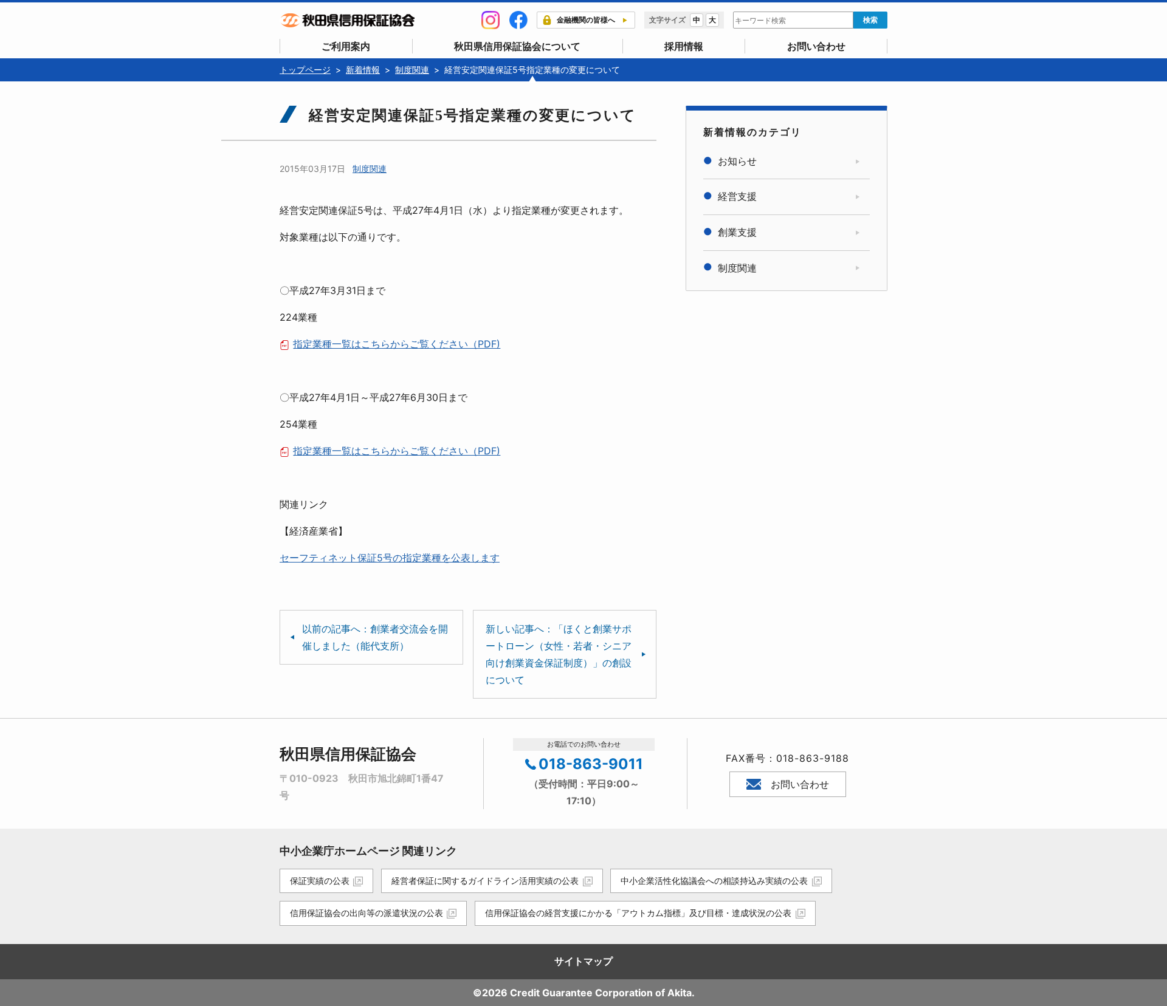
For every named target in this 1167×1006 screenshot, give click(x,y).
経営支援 (737, 196)
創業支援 (737, 232)
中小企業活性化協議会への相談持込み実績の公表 (714, 880)
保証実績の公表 (319, 880)
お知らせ (737, 161)
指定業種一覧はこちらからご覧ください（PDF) (396, 344)
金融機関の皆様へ (586, 19)
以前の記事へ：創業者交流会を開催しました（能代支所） (375, 637)
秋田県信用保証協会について (517, 46)
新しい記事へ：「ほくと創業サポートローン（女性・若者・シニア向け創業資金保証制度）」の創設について (559, 654)
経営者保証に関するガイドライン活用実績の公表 (485, 880)
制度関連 (370, 168)
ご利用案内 (346, 46)
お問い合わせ (816, 46)
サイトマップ (583, 961)
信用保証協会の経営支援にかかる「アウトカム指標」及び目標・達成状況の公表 (638, 913)
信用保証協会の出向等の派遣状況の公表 (366, 913)
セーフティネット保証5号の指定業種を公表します (390, 558)
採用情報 (683, 46)
